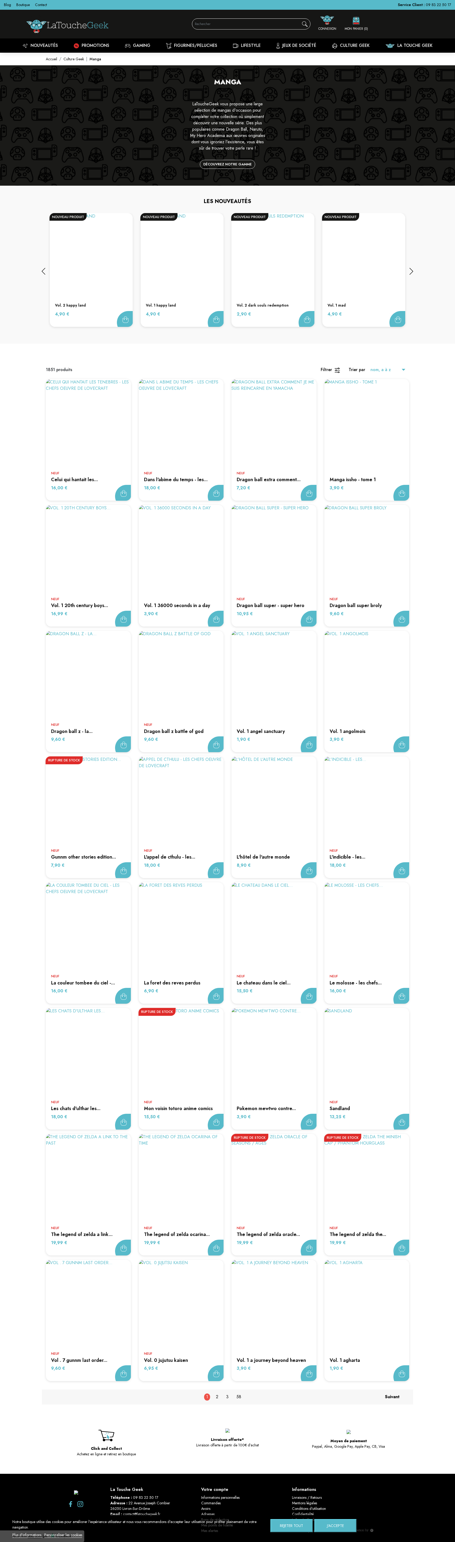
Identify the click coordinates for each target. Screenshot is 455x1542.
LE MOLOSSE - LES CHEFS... (356, 982)
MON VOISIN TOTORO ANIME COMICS (178, 1108)
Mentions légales (304, 1503)
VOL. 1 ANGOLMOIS (347, 731)
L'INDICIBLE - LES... (347, 857)
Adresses (208, 1514)
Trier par (357, 370)
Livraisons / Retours (307, 1497)
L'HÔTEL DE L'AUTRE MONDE (263, 857)
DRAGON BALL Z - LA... (72, 731)
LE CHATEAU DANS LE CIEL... (264, 982)
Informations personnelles (220, 1497)
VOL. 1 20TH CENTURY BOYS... (79, 605)
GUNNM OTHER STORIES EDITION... (83, 857)
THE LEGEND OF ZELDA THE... (358, 1234)
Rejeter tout (291, 1525)
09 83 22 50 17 (438, 4)
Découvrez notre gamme (227, 164)
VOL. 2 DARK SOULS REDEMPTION (263, 305)
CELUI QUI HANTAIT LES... (74, 479)
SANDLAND (340, 1108)
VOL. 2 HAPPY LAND (70, 305)
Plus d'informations (27, 1535)
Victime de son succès (123, 870)
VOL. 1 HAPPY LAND (161, 305)
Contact (41, 4)
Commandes (211, 1503)
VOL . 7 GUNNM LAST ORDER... (79, 1360)
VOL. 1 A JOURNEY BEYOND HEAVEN (271, 1360)
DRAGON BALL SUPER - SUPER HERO (270, 605)
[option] (91, 270)
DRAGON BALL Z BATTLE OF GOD (174, 731)
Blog (7, 4)
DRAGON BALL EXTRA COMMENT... (269, 479)
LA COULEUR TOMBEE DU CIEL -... (83, 982)
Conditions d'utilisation (309, 1508)
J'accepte (335, 1525)
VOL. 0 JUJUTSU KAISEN (166, 1360)
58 (238, 1397)
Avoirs (205, 1508)
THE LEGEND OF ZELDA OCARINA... (177, 1234)
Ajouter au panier (125, 319)
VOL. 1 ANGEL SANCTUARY (261, 731)
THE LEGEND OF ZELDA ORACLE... (268, 1234)
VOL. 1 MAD (337, 305)
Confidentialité (303, 1514)
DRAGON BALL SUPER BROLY (356, 605)
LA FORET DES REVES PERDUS (172, 982)
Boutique (23, 4)
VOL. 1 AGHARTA (345, 1360)
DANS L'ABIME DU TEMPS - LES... (176, 479)
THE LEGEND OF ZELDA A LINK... (82, 1234)
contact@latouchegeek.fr (141, 1514)
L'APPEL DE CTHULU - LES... (169, 857)
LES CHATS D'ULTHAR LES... (76, 1108)
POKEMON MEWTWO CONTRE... (266, 1108)
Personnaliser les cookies (63, 1535)
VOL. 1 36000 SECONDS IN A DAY (177, 605)
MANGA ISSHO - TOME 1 (353, 479)
